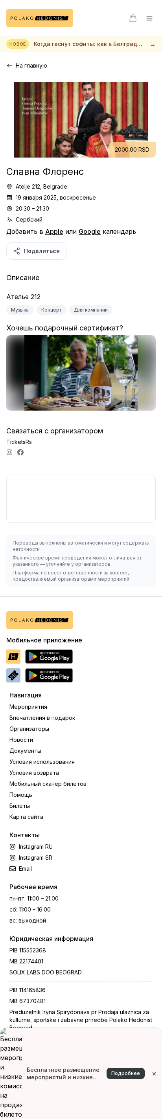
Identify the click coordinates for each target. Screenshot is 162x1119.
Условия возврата (34, 772)
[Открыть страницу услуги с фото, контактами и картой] (81, 376)
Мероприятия (28, 706)
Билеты (19, 805)
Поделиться (42, 251)
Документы (25, 750)
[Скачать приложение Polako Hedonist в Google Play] (49, 656)
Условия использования (42, 761)
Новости (21, 739)
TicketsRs (19, 441)
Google (90, 231)
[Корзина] (133, 18)
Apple (54, 231)
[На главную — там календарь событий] (39, 18)
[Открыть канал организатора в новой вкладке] (9, 452)
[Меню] (149, 18)
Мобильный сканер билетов (48, 783)
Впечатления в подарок (42, 717)
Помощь (20, 794)
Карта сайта (26, 816)
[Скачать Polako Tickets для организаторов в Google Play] (49, 675)
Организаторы (29, 728)
